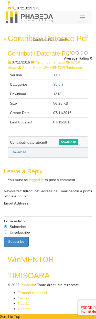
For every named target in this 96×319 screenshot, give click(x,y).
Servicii (23, 298)
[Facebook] (9, 3)
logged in (36, 180)
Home (9, 39)
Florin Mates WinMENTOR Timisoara (52, 68)
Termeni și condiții (32, 293)
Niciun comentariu (50, 62)
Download (68, 142)
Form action (14, 221)
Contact (24, 309)
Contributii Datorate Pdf (39, 53)
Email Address (16, 203)
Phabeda (27, 285)
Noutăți (23, 303)
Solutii (23, 39)
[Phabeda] (29, 17)
